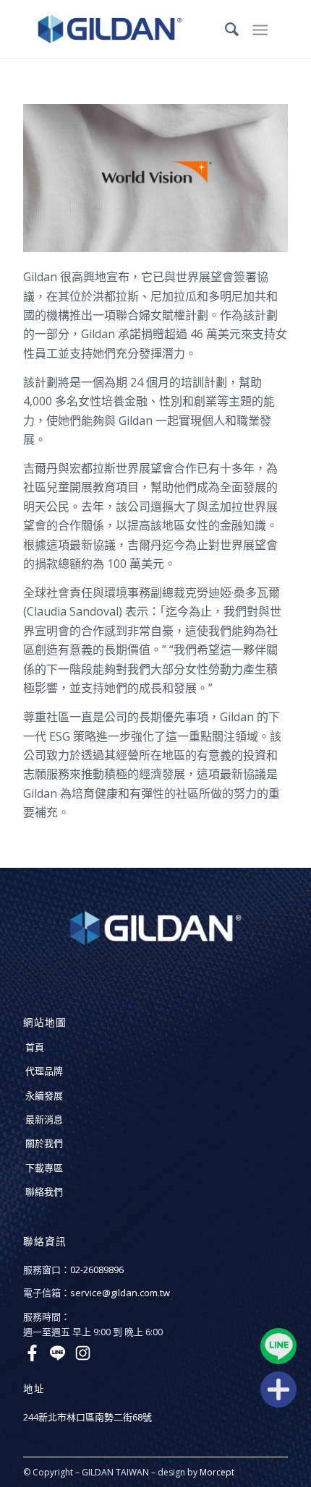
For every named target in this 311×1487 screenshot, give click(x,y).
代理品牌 (44, 1070)
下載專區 (44, 1167)
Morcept (217, 1472)
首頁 (34, 1046)
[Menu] (260, 29)
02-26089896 (97, 1269)
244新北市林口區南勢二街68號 (87, 1416)
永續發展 (44, 1095)
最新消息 (44, 1119)
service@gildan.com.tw (120, 1292)
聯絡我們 (44, 1191)
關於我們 (44, 1143)
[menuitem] (224, 29)
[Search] (224, 29)
